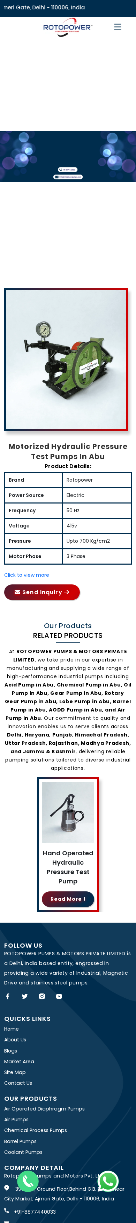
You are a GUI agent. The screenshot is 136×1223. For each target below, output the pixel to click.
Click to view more (26, 575)
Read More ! (68, 899)
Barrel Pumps (20, 1141)
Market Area (19, 1061)
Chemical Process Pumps (35, 1130)
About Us (15, 1039)
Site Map (15, 1072)
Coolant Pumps (23, 1152)
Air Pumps (16, 1119)
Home (11, 1028)
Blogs (10, 1050)
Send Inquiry (42, 592)
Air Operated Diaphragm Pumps (44, 1108)
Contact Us (18, 1083)
